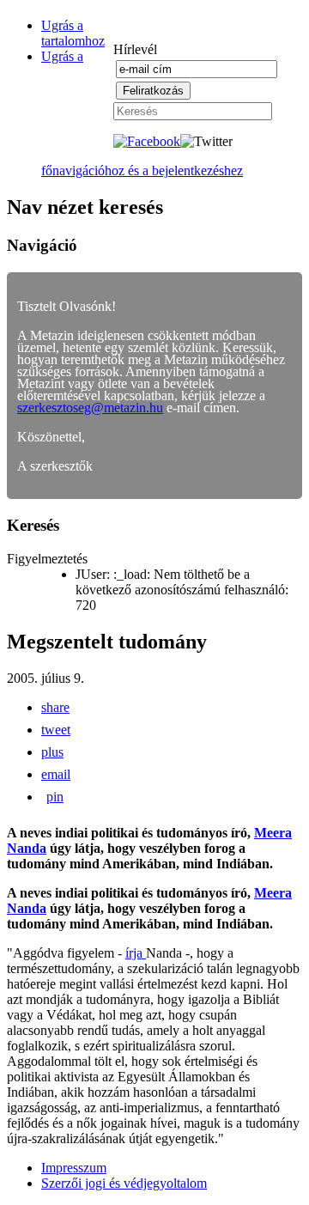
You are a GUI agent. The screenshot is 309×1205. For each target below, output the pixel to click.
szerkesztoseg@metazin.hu (90, 407)
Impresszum (73, 1167)
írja (135, 953)
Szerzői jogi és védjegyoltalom (124, 1183)
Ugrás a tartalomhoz (73, 33)
